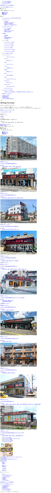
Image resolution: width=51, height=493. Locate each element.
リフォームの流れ (8, 28)
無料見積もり (5, 13)
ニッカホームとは (6, 19)
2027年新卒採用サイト (9, 37)
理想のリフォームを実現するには (11, 24)
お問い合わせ (5, 12)
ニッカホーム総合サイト (7, 1)
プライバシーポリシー (7, 488)
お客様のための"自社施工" (9, 22)
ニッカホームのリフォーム (7, 26)
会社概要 (6, 35)
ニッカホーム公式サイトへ (5, 111)
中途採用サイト (7, 38)
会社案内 (4, 33)
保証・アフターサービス (9, 30)
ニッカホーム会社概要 (7, 2)
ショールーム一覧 (6, 3)
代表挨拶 (6, 21)
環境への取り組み (8, 31)
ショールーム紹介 (8, 98)
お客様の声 (5, 97)
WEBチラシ (5, 95)
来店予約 (4, 14)
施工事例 (5, 96)
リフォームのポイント (7, 53)
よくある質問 (7, 29)
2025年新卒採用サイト (7, 485)
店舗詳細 (2, 116)
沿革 (5, 36)
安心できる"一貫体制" (9, 23)
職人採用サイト (5, 487)
